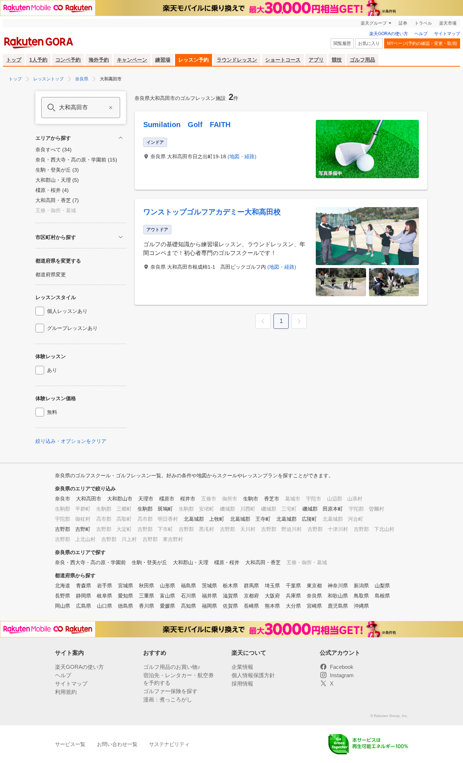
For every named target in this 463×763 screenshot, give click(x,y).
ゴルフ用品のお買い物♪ (171, 667)
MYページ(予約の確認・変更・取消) (422, 43)
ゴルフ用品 (362, 60)
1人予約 (38, 60)
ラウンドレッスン (237, 60)
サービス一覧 (70, 744)
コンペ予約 (68, 60)
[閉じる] (120, 138)
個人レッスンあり (67, 311)
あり (52, 370)
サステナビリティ (169, 744)
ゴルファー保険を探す (170, 691)
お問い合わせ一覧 (117, 744)
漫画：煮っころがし (167, 699)
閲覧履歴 (342, 43)
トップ (13, 60)
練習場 (162, 60)
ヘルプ (421, 33)
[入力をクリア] (110, 107)
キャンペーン (132, 60)
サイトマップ (447, 33)
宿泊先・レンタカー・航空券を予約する (178, 679)
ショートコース (283, 60)
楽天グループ (374, 23)
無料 (52, 412)
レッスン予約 (193, 60)
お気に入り (369, 43)
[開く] (120, 237)
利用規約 (66, 692)
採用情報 (242, 683)
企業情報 (242, 667)
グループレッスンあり (72, 328)
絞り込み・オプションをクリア (70, 441)
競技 (337, 60)
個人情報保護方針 (253, 675)
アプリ (316, 60)
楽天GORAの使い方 (388, 33)
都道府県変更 (50, 274)
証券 (403, 23)
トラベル (423, 23)
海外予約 (99, 60)
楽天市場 (447, 23)
